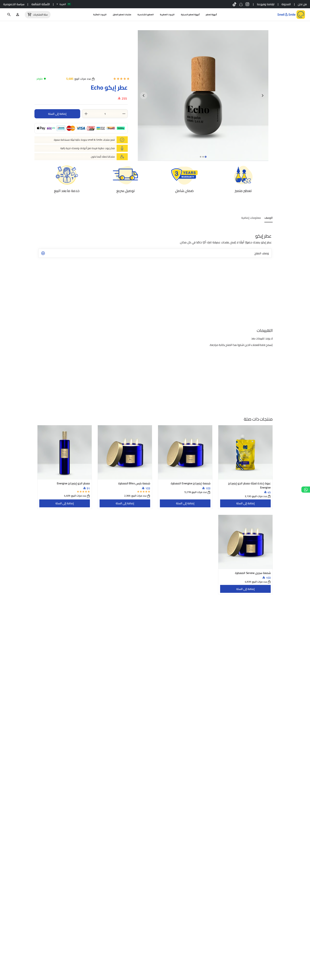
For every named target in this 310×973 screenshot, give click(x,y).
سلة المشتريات (40, 14)
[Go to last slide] (262, 95)
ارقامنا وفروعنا (265, 4)
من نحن (302, 4)
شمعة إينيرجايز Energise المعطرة (190, 483)
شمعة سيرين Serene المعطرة (253, 572)
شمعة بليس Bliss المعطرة (134, 483)
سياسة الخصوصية (13, 4)
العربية (62, 4)
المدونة (286, 4)
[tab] (205, 157)
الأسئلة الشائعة (40, 4)
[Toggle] (43, 253)
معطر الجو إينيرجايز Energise (73, 483)
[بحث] (9, 14)
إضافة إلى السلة (245, 503)
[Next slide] (143, 95)
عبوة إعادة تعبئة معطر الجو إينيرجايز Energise (249, 485)
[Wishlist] (17, 14)
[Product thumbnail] (245, 452)
